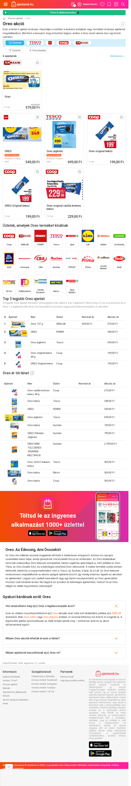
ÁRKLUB (116, 613)
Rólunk (6, 696)
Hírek (5, 703)
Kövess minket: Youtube (43, 687)
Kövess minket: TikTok (43, 691)
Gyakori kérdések (11, 676)
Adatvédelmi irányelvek (99, 765)
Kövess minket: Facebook (44, 680)
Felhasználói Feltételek (75, 765)
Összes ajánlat (15, 18)
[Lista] (116, 4)
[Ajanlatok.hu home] (22, 4)
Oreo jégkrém (50, 617)
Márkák (6, 688)
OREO (33, 617)
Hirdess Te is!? (10, 680)
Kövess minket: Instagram (44, 684)
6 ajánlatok (10, 56)
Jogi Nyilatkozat (54, 765)
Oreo (55, 613)
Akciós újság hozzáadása (15, 699)
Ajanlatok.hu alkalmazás (15, 692)
